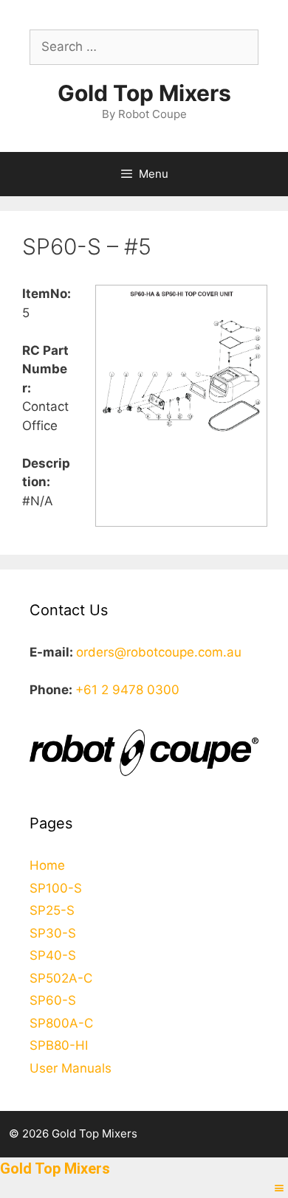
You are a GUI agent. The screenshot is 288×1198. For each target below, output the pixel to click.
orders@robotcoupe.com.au (158, 652)
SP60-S (53, 1000)
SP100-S (56, 888)
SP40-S (53, 955)
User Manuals (71, 1068)
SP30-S (53, 933)
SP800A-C (61, 1023)
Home (47, 865)
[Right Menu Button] (279, 1188)
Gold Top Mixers (144, 93)
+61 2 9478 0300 (127, 689)
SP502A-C (61, 978)
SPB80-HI (59, 1045)
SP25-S (52, 910)
